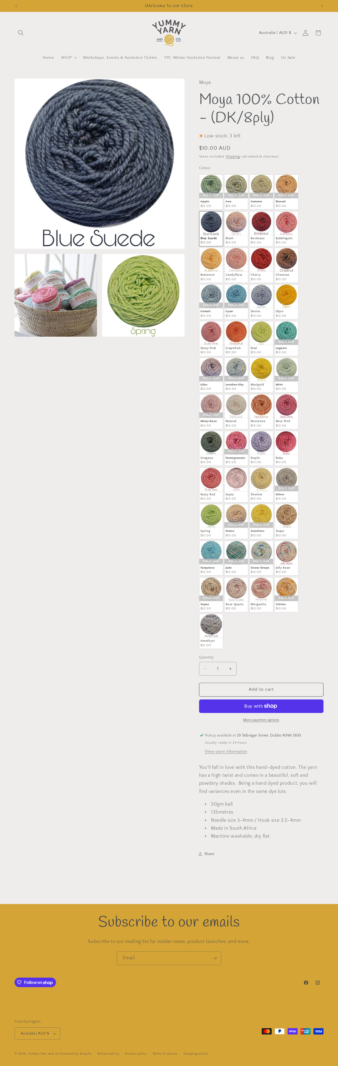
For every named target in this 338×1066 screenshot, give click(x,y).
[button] (21, 32)
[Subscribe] (214, 958)
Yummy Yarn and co (43, 1053)
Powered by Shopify (76, 1053)
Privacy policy (136, 1053)
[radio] (211, 192)
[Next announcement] (322, 5)
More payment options (261, 720)
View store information (226, 751)
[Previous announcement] (16, 5)
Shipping (233, 156)
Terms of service (164, 1053)
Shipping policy (195, 1053)
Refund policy (108, 1053)
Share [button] (209, 854)
